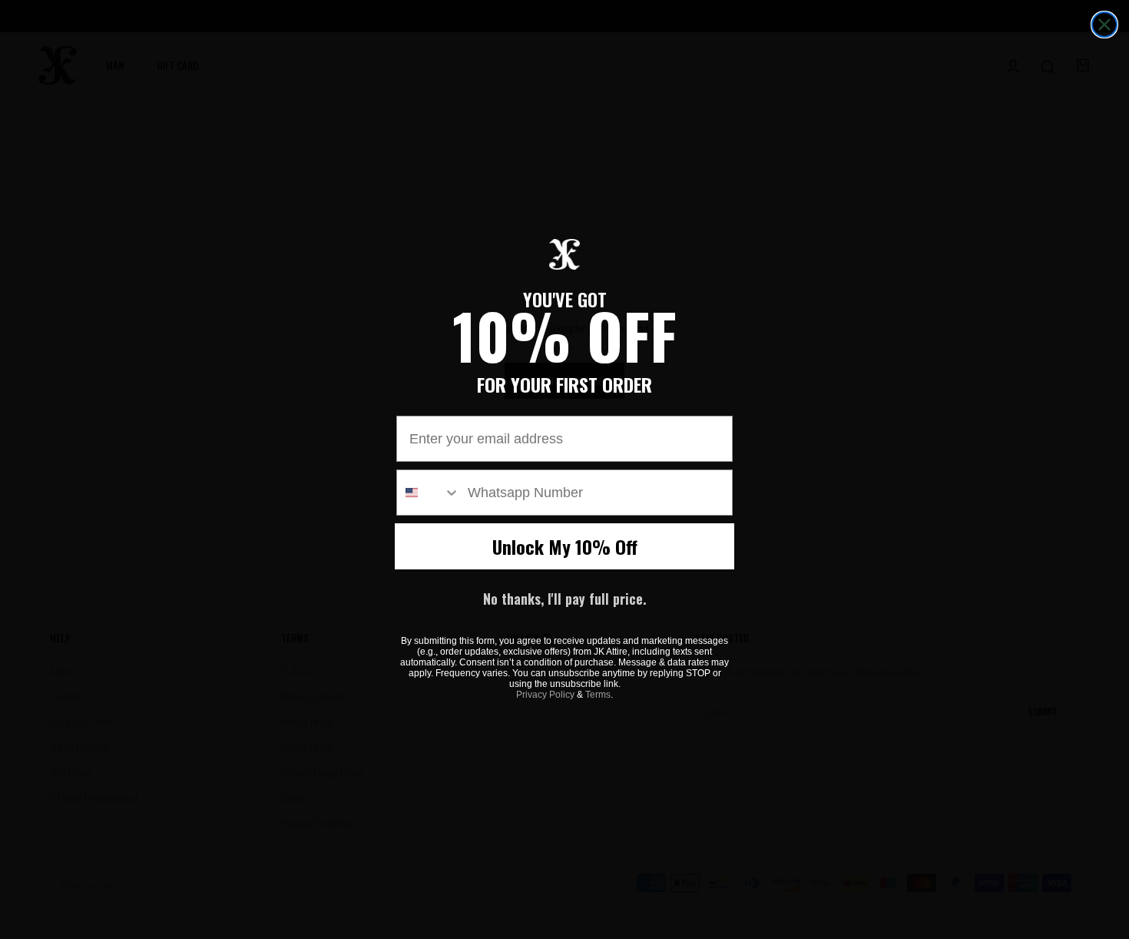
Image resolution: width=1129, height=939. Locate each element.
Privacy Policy (545, 694)
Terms (598, 694)
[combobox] (428, 492)
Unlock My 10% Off (564, 546)
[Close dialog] (1104, 24)
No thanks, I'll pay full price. (564, 599)
